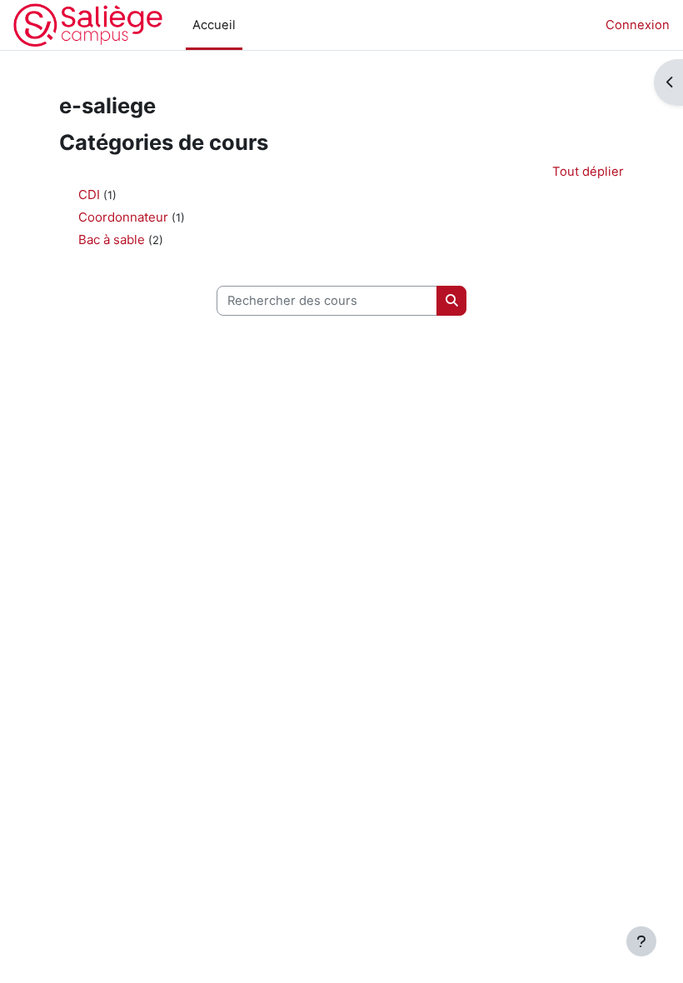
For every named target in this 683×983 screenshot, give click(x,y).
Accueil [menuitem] (214, 24)
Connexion (638, 24)
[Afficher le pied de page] (641, 941)
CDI (89, 194)
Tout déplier (588, 171)
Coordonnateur (123, 217)
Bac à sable (111, 239)
